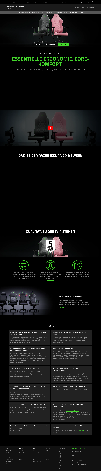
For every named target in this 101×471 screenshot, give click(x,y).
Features (37, 44)
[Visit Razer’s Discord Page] (60, 468)
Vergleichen (50, 44)
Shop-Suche (8, 454)
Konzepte (21, 454)
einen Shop (81, 430)
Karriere (47, 452)
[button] (50, 128)
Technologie (21, 450)
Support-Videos (36, 459)
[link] (8, 2)
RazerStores (8, 450)
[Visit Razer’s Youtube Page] (60, 461)
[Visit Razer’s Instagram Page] (60, 453)
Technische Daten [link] (90, 7)
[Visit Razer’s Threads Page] (60, 456)
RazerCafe (8, 452)
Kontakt (47, 459)
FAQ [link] (83, 7)
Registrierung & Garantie (37, 452)
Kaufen (63, 44)
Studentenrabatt (9, 459)
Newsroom (48, 454)
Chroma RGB (21, 452)
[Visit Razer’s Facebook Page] (60, 451)
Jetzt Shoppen (81, 12)
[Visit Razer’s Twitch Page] (60, 465)
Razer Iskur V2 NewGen (72, 411)
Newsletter (8, 468)
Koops (20, 459)
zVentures (48, 457)
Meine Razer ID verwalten (38, 457)
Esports (20, 457)
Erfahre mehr (50, 280)
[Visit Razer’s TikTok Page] (60, 463)
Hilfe (33, 450)
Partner (7, 466)
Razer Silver (8, 463)
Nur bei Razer (8, 461)
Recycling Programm (37, 461)
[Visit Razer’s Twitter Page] (60, 458)
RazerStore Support (36, 454)
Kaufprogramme (9, 457)
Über (47, 450)
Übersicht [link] (77, 7)
